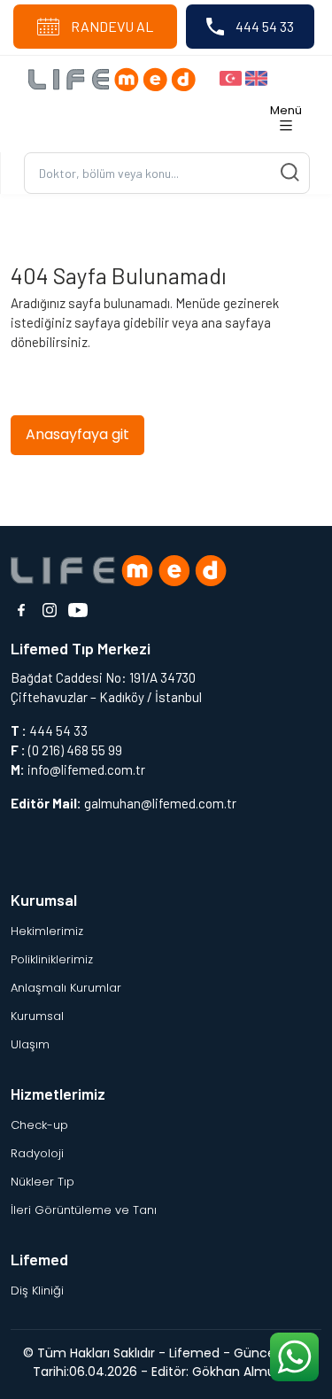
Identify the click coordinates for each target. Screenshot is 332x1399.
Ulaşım (30, 1044)
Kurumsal (37, 1016)
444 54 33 (263, 26)
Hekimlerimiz (47, 931)
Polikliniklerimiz (52, 959)
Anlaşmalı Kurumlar (66, 987)
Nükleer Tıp (42, 1181)
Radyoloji (37, 1153)
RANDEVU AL (110, 26)
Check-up (39, 1125)
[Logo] (116, 78)
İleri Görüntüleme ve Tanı (84, 1210)
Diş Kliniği (37, 1290)
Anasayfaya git (77, 434)
